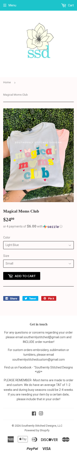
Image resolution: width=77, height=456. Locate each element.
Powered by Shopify (37, 430)
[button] (38, 226)
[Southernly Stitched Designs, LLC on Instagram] (41, 414)
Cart (70, 5)
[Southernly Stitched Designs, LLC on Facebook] (34, 414)
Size (6, 255)
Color (6, 237)
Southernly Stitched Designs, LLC (41, 425)
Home (7, 82)
